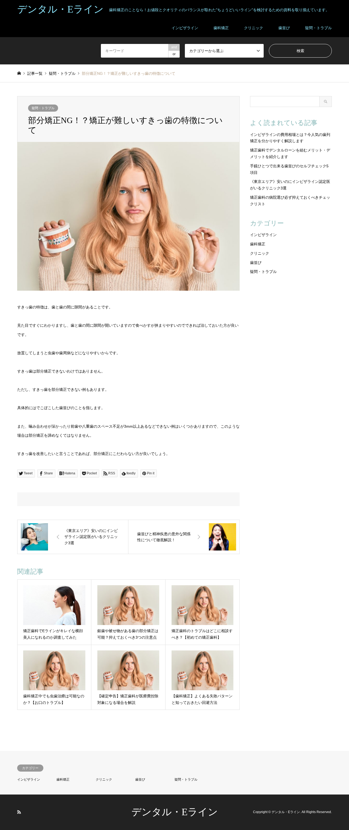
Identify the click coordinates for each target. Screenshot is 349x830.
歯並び (284, 28)
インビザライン (185, 28)
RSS (19, 812)
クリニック (253, 28)
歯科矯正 (221, 28)
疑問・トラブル (318, 28)
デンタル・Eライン (174, 812)
